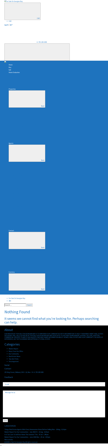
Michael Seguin (18, 176)
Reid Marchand (18, 171)
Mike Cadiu (16, 209)
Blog (14, 253)
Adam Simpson (17, 206)
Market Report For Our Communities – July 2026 (20, 432)
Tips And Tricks (14, 359)
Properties (12, 89)
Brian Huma (16, 194)
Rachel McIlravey (18, 191)
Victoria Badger (18, 186)
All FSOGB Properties (20, 109)
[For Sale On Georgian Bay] (13, 1)
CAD (38, 18)
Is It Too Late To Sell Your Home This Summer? (19, 435)
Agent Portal (17, 211)
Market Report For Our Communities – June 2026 (20, 437)
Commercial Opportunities (21, 127)
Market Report (13, 349)
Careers (15, 214)
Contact (11, 231)
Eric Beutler (17, 163)
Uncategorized (13, 361)
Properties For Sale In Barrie (22, 116)
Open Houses (17, 111)
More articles (8, 440)
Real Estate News (14, 356)
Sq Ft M (8, 25)
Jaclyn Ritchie (17, 204)
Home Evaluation (14, 72)
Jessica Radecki (18, 183)
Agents (11, 143)
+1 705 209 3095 (39, 372)
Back (42, 106)
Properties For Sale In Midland (22, 114)
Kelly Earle (16, 166)
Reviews (15, 250)
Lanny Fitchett (18, 178)
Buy (10, 67)
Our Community (14, 354)
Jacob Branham (18, 196)
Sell (10, 70)
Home (11, 65)
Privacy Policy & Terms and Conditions (25, 255)
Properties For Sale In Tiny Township (25, 122)
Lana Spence (17, 188)
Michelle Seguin (18, 199)
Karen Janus (17, 173)
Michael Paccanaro (19, 201)
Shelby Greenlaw (18, 168)
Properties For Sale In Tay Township (24, 124)
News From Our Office (16, 351)
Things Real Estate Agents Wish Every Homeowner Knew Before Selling (28, 429)
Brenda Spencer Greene (21, 181)
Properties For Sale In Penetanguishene (26, 119)
